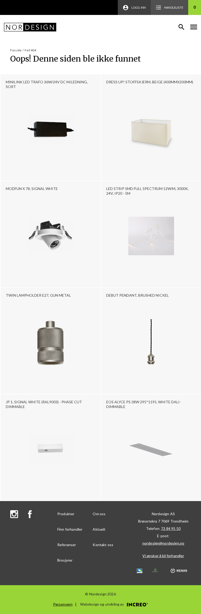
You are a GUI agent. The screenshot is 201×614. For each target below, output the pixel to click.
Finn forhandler (69, 529)
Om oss (99, 514)
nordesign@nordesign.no (163, 543)
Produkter (65, 514)
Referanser (66, 544)
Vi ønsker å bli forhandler (163, 555)
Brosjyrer (64, 560)
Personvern (63, 604)
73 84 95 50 (171, 528)
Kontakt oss (103, 544)
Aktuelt (99, 529)
